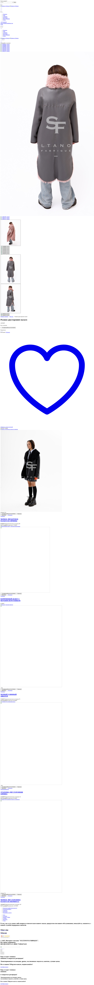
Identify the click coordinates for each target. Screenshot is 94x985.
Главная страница (4, 316)
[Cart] (1, 9)
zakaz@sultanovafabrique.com (7, 23)
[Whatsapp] (3, 948)
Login (2, 24)
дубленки (5, 16)
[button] (9, 515)
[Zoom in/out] (3, 952)
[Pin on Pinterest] (2, 331)
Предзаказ (5, 17)
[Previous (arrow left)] (1, 953)
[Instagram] (1, 948)
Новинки (5, 14)
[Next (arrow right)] (3, 953)
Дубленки (8, 332)
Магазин (11, 316)
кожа (4, 15)
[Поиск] (2, 27)
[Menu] (1, 5)
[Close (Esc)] (1, 952)
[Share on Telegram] (1, 331)
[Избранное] (1, 8)
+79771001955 (4, 22)
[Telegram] (2, 948)
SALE (4, 20)
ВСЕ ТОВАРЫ (6, 18)
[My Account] (1, 7)
